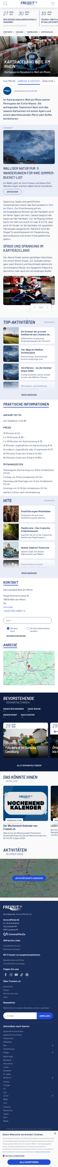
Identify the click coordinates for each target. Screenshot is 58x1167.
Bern (5, 1045)
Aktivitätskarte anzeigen (29, 878)
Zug (4, 1092)
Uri (4, 1089)
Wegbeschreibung (16, 636)
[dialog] (29, 1149)
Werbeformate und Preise (13, 960)
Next (47, 307)
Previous (35, 307)
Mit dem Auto (14, 628)
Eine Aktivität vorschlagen (14, 963)
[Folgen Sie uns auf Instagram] (11, 975)
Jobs (5, 997)
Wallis (5, 1099)
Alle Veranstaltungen (29, 765)
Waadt (5, 1121)
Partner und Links (10, 993)
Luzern (6, 1067)
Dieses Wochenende (13, 708)
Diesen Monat (10, 714)
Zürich (6, 1096)
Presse (6, 990)
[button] (29, 1155)
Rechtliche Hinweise (11, 949)
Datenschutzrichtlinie (42, 1152)
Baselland (7, 1060)
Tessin (6, 1114)
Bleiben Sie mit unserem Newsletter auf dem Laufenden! (26, 1008)
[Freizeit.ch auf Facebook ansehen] (5, 975)
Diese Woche (34, 708)
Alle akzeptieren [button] (29, 1162)
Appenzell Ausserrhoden (13, 1031)
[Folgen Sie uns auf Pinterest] (27, 975)
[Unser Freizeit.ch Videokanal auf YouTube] (16, 975)
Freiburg (6, 1107)
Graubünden (8, 1038)
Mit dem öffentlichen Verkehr (40, 628)
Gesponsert (8, 128)
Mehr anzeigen (29, 394)
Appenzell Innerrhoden (12, 1035)
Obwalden (7, 1070)
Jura (5, 1103)
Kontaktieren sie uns (11, 946)
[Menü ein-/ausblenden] (52, 4)
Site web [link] (8, 607)
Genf (5, 1117)
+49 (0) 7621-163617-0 (14, 610)
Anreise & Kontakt (29, 80)
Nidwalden (7, 1042)
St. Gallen (7, 1074)
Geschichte (8, 986)
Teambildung (32, 32)
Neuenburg (7, 1110)
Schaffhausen (9, 1049)
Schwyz (6, 1081)
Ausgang (19, 32)
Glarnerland (8, 1063)
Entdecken (12, 191)
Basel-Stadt (8, 1056)
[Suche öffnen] (5, 4)
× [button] (55, 1134)
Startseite (7, 32)
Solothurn (7, 1077)
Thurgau (6, 1085)
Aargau (6, 1052)
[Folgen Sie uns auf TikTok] (21, 975)
